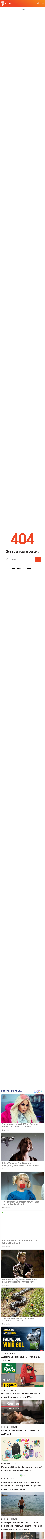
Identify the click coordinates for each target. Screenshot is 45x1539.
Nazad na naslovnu (24, 568)
